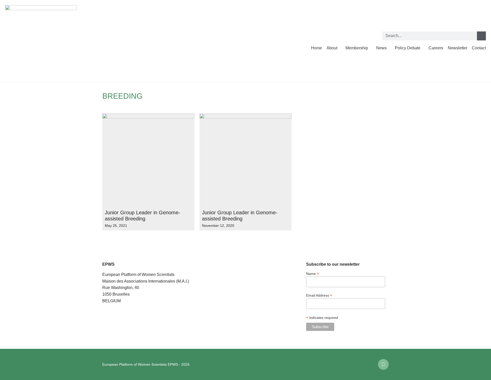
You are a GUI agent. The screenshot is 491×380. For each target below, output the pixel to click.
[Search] (481, 35)
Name (312, 273)
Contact (479, 48)
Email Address (319, 295)
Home (316, 48)
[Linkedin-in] (383, 364)
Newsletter (457, 48)
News (381, 48)
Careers (436, 48)
